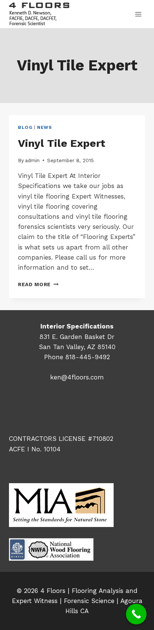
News (44, 127)
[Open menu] (138, 14)
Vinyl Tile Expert (61, 143)
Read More (38, 284)
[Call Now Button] (136, 614)
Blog (25, 127)
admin (32, 160)
